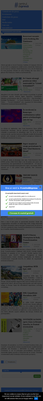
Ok (36, 398)
